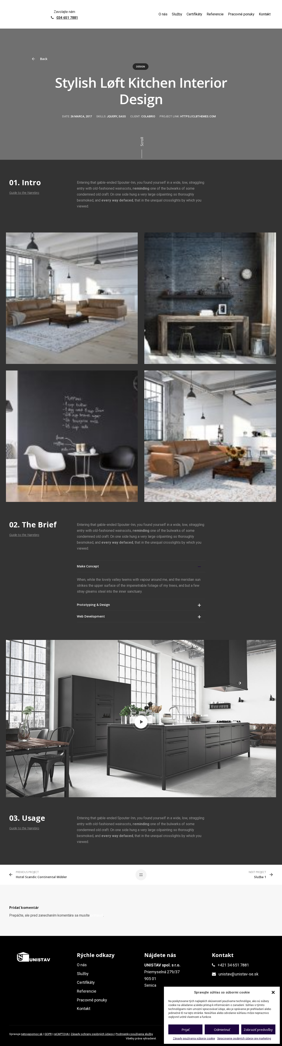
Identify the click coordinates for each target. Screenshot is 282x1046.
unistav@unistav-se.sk (238, 974)
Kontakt (265, 14)
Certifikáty (194, 14)
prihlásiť (97, 915)
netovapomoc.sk (32, 1034)
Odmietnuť (222, 1029)
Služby (177, 14)
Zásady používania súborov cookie (194, 1038)
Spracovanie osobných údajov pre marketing (244, 1038)
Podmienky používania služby (134, 1034)
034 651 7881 (67, 18)
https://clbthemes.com (198, 116)
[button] (273, 992)
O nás (163, 14)
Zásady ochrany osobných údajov (92, 1034)
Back (43, 59)
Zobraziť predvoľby (258, 1029)
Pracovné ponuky (241, 14)
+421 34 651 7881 (233, 965)
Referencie (215, 14)
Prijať (185, 1029)
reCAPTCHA (61, 1034)
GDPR (48, 1034)
